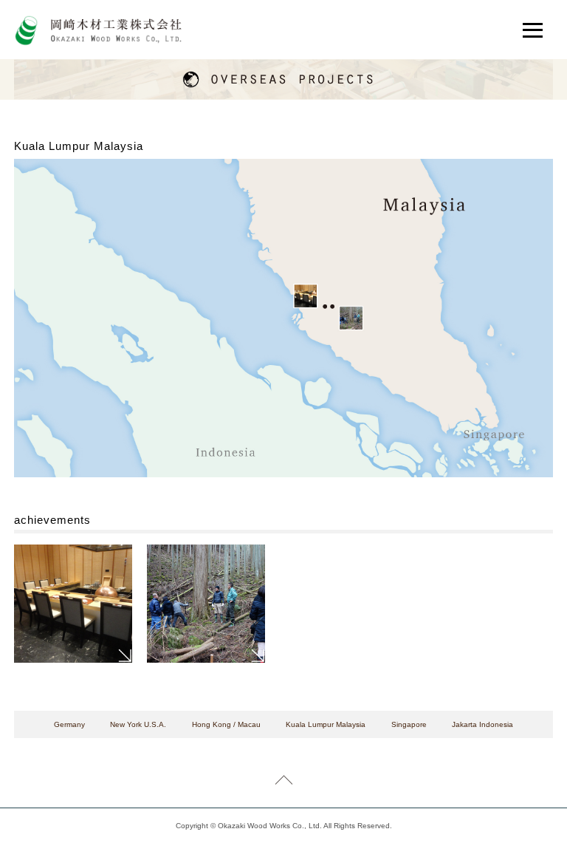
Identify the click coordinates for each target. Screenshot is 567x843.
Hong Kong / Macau (226, 724)
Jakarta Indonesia (482, 724)
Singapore (409, 724)
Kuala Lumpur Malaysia (325, 724)
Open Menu (535, 30)
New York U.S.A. (138, 724)
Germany (69, 724)
